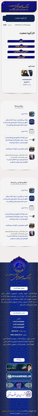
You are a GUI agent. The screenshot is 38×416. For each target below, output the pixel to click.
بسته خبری (24, 114)
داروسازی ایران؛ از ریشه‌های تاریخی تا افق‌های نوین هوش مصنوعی (17, 161)
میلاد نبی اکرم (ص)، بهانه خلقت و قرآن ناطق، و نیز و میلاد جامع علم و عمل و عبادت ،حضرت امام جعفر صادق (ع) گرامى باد (15, 122)
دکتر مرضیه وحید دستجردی (27, 80)
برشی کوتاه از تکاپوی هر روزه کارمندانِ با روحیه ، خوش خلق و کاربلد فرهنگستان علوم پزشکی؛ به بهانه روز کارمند (16, 140)
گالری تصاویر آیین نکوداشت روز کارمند (17, 149)
